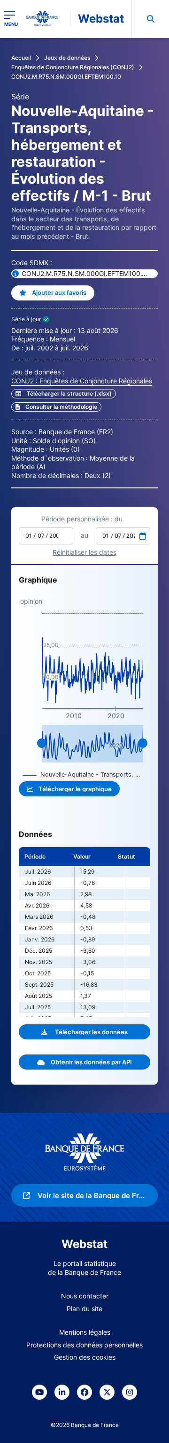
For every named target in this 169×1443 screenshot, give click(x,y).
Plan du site (84, 1309)
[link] (56, 407)
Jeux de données (67, 57)
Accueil (21, 57)
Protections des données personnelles (84, 1345)
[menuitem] (150, 19)
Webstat (101, 18)
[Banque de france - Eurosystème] (46, 19)
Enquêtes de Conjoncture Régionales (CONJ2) (72, 67)
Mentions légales (84, 1332)
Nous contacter (84, 1296)
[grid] (84, 932)
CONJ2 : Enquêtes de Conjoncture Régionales (81, 381)
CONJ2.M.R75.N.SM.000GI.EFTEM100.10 (66, 76)
